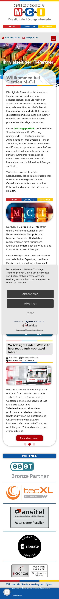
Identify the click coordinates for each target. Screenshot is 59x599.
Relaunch (22, 360)
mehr (30, 313)
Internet (25, 358)
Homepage (13, 360)
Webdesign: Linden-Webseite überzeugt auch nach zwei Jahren (29, 348)
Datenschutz (27, 588)
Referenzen (33, 358)
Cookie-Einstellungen (41, 588)
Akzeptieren (30, 294)
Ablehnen (30, 303)
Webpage (30, 360)
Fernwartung (17, 595)
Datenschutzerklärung (34, 330)
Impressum (16, 588)
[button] (53, 38)
